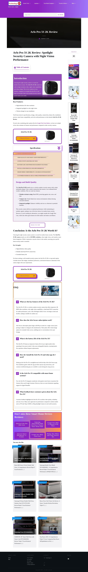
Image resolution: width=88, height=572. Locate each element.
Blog (9, 559)
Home (9, 557)
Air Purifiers (29, 559)
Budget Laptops (30, 562)
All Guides (29, 561)
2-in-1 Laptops (30, 557)
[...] (23, 469)
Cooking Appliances (31, 564)
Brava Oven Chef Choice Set (74, 176)
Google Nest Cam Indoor (43, 123)
